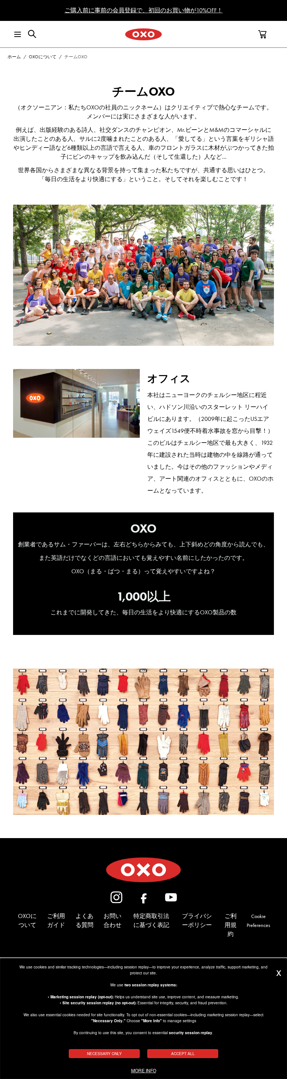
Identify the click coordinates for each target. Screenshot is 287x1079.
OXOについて (42, 56)
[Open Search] (32, 34)
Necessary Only (104, 1053)
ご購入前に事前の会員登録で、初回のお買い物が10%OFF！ (144, 10)
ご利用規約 (231, 924)
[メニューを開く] (12, 34)
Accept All (183, 1053)
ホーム (14, 56)
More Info (143, 1070)
